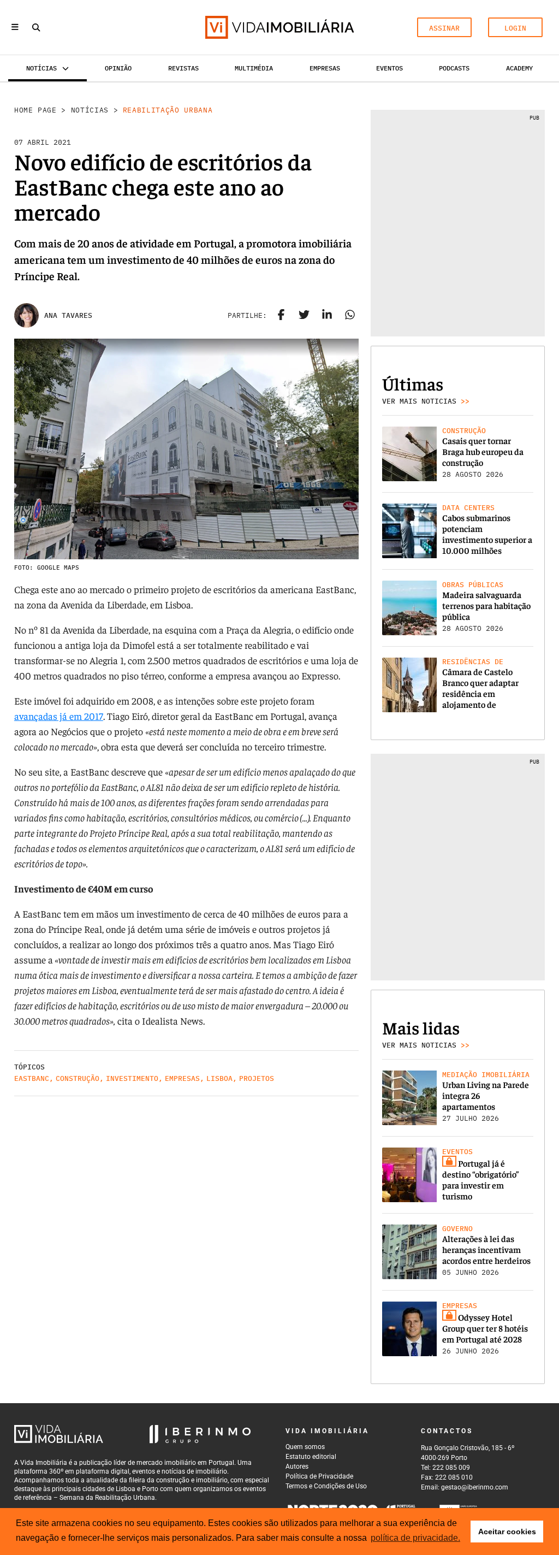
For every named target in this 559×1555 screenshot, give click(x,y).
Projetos (256, 1078)
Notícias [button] (41, 68)
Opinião (118, 68)
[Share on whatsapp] (350, 315)
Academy (519, 68)
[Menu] (15, 27)
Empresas (325, 68)
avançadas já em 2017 (58, 715)
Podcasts (454, 68)
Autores (297, 1466)
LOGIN (515, 28)
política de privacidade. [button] (415, 1537)
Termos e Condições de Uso (326, 1486)
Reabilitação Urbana (167, 110)
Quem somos (305, 1447)
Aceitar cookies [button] (507, 1531)
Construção (77, 1078)
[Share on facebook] (281, 315)
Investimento (132, 1078)
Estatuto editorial (311, 1457)
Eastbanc (31, 1078)
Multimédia (254, 68)
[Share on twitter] (304, 315)
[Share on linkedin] (327, 315)
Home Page (35, 110)
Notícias (90, 110)
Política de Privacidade (319, 1476)
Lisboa (219, 1078)
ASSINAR (444, 28)
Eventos (389, 68)
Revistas (183, 68)
